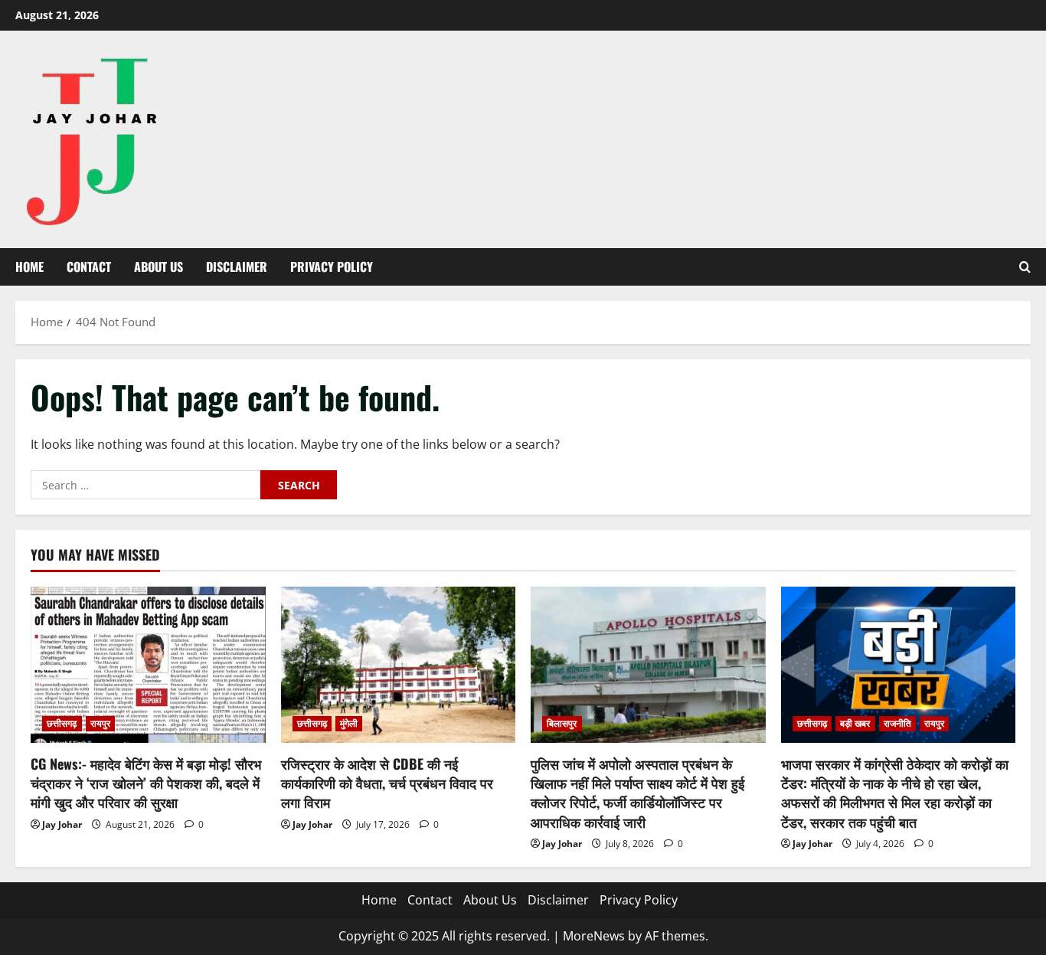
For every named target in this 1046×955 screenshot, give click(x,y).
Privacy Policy (331, 266)
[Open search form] (1025, 267)
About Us (158, 266)
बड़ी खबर (855, 723)
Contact (89, 266)
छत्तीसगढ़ (62, 723)
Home (29, 266)
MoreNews (594, 935)
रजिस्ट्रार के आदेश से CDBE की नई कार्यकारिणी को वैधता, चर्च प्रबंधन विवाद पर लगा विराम (387, 783)
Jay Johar (62, 824)
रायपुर (100, 723)
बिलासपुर (562, 723)
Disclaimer (236, 266)
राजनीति (897, 723)
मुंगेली (349, 723)
